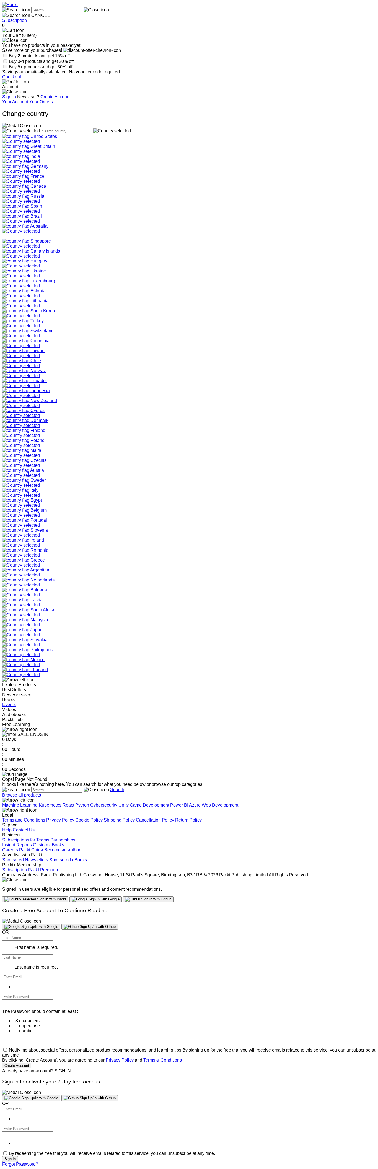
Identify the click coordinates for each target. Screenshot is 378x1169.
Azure (195, 805)
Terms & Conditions (162, 1060)
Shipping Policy (119, 820)
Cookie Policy (89, 820)
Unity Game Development (144, 805)
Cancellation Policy (155, 820)
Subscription (14, 20)
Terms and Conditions (23, 820)
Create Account (55, 96)
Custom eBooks (48, 845)
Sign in (9, 96)
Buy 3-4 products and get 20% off (41, 61)
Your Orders (41, 101)
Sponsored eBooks (68, 860)
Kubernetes (51, 805)
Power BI (179, 805)
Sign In (10, 1159)
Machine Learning (20, 805)
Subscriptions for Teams (25, 840)
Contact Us (24, 830)
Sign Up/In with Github (97, 927)
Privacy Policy (60, 820)
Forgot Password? (20, 1164)
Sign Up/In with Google (39, 927)
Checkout (11, 76)
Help (7, 830)
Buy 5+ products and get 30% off (40, 67)
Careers (10, 850)
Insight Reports (17, 845)
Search (117, 789)
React (69, 805)
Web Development (220, 805)
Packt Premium (43, 869)
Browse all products (21, 795)
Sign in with (51, 899)
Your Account (15, 101)
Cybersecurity (104, 805)
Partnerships (62, 840)
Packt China (31, 850)
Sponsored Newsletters (25, 860)
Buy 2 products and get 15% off (39, 55)
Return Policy (188, 820)
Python (82, 805)
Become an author (62, 850)
